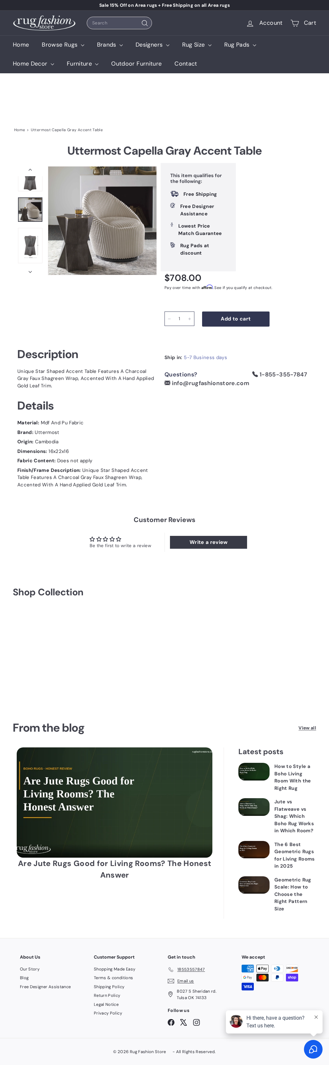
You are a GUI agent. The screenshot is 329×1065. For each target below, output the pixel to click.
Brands (107, 45)
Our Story (30, 969)
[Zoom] (102, 221)
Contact (185, 64)
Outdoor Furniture (136, 64)
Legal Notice (106, 1004)
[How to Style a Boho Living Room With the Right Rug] (254, 771)
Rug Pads (237, 45)
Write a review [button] (209, 542)
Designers (150, 45)
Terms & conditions (113, 977)
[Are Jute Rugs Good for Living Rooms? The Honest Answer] (114, 802)
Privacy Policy (108, 1013)
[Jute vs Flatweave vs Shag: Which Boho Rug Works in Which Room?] (254, 807)
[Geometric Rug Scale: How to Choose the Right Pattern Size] (254, 885)
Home (21, 45)
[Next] (30, 270)
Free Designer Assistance (45, 986)
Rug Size (194, 45)
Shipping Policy (109, 986)
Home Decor (31, 64)
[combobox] (119, 23)
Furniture (80, 64)
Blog (24, 977)
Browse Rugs (60, 45)
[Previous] (30, 171)
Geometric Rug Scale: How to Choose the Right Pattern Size (292, 894)
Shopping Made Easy (114, 969)
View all (307, 728)
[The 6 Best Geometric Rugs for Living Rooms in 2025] (254, 849)
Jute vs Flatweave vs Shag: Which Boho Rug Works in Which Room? (294, 816)
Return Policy (107, 995)
